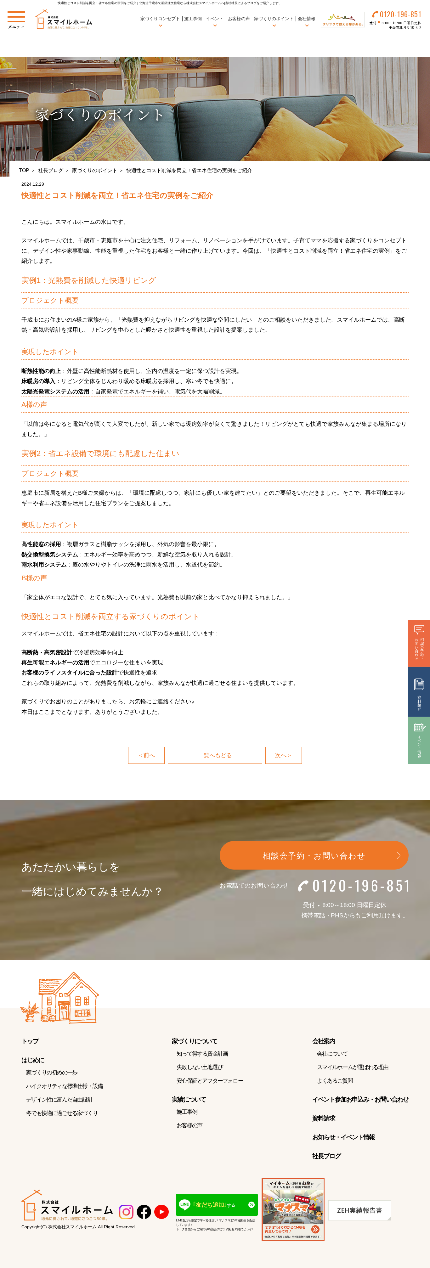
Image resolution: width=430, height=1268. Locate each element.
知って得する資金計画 (202, 1054)
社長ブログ (50, 170)
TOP (24, 170)
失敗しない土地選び (200, 1067)
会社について (332, 1054)
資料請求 (323, 1118)
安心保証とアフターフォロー (210, 1081)
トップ (29, 1041)
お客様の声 (239, 18)
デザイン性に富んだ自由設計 (59, 1099)
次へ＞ (283, 755)
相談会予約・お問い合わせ (314, 855)
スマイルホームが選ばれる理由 (352, 1067)
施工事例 (193, 18)
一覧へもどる (215, 755)
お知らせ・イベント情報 (343, 1137)
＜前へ (146, 755)
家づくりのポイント (94, 170)
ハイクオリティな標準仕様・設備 (64, 1086)
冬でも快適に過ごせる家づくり (62, 1113)
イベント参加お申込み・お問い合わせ (360, 1099)
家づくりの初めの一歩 (51, 1072)
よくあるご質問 (335, 1081)
